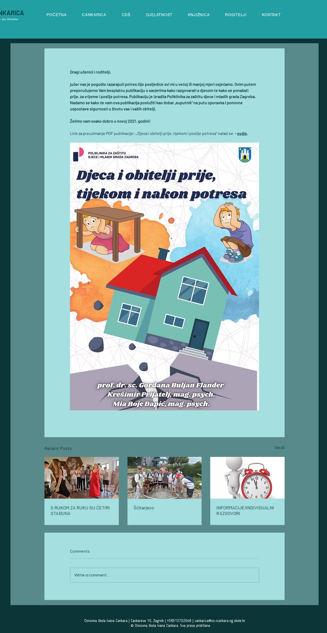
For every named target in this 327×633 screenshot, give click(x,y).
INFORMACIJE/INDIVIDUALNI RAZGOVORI (245, 510)
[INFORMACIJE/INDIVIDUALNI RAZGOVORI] (247, 478)
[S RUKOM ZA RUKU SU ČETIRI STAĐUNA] (81, 478)
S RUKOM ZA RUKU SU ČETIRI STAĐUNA (80, 510)
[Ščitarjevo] (164, 478)
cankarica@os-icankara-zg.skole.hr (220, 621)
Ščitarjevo (144, 507)
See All (279, 447)
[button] (159, 15)
